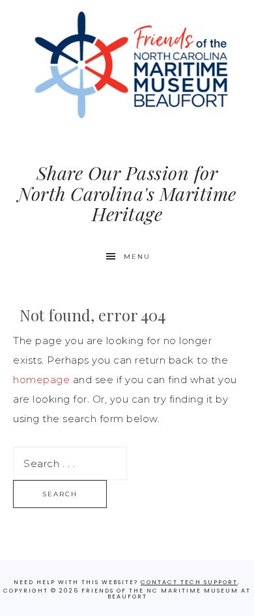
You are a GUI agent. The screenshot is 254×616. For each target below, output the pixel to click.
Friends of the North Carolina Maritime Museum (127, 65)
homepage (41, 379)
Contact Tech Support (189, 582)
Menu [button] (137, 256)
